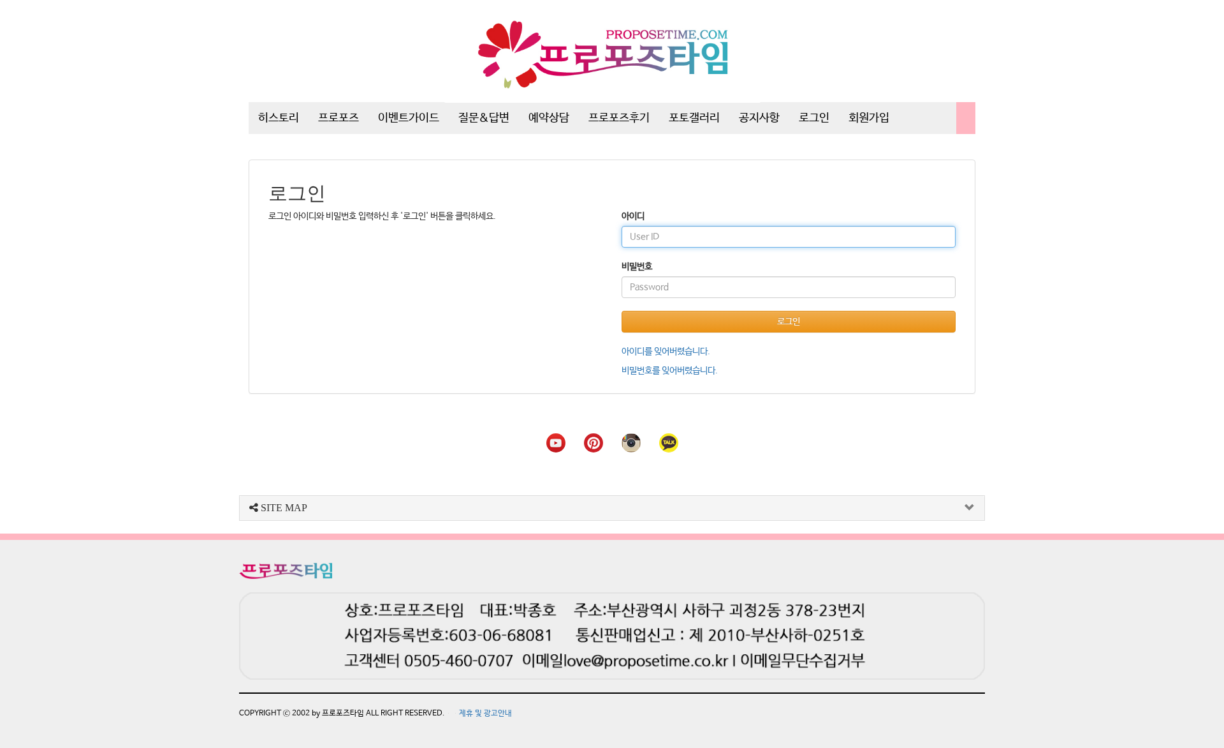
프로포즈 (338, 118)
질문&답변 (483, 118)
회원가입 (869, 118)
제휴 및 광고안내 (485, 713)
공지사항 (759, 118)
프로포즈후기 (619, 118)
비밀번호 (637, 267)
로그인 (814, 118)
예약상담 (548, 118)
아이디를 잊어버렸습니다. (666, 352)
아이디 (633, 216)
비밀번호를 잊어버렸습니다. (670, 371)
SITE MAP (282, 507)
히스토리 (278, 118)
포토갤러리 (694, 118)
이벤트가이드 (408, 118)
